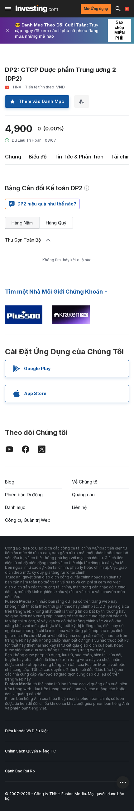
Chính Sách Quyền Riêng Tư (30, 751)
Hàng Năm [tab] (22, 222)
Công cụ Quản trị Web (27, 520)
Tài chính (122, 156)
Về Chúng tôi (85, 481)
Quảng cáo (83, 494)
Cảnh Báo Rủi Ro (20, 771)
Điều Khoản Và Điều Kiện (27, 730)
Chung (13, 156)
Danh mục (15, 507)
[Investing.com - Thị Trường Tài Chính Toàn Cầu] (37, 8)
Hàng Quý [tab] (56, 222)
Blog (9, 481)
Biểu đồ (38, 156)
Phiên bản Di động (24, 494)
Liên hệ (79, 507)
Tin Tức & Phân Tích (78, 156)
